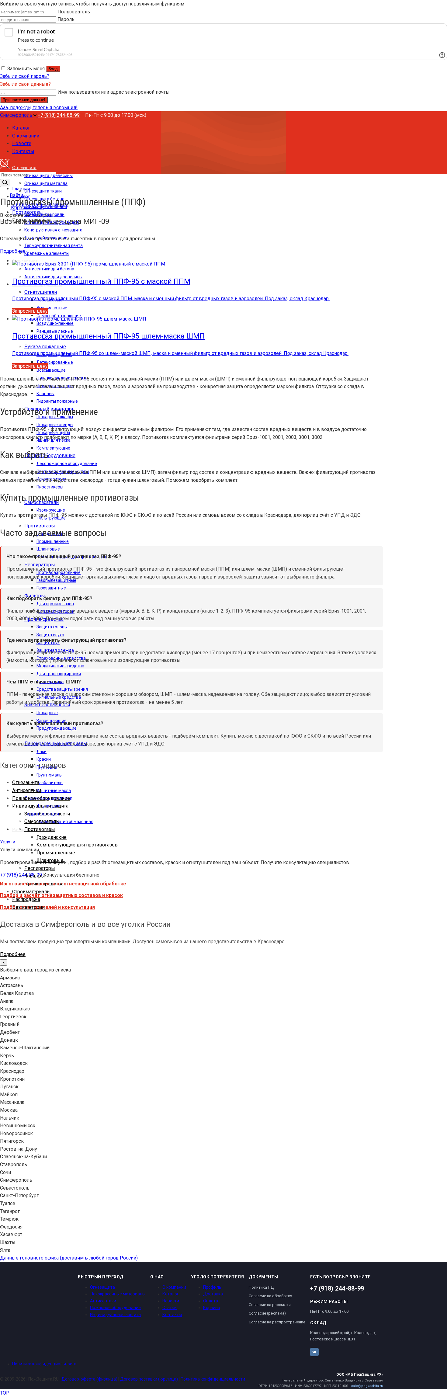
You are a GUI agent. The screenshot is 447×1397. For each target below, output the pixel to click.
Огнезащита (25, 782)
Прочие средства (44, 884)
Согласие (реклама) (267, 1313)
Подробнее (13, 251)
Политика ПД (261, 1287)
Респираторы (39, 868)
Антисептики (26, 790)
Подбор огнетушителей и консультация (47, 907)
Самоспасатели (41, 821)
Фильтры (34, 876)
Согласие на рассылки (270, 1304)
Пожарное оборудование (41, 798)
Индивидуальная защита (40, 806)
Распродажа (26, 899)
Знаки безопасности (47, 814)
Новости (170, 1300)
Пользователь (73, 12)
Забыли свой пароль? (24, 76)
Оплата (210, 1300)
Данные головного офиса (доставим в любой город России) (69, 1258)
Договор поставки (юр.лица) (149, 1379)
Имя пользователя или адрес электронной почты (113, 92)
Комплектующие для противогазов (77, 845)
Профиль (212, 1287)
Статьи (169, 1307)
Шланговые (50, 860)
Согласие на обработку (270, 1296)
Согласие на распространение (277, 1322)
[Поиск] (5, 183)
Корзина (211, 1307)
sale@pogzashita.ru (367, 1386)
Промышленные (55, 853)
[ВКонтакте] (314, 1352)
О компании (174, 1287)
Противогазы (39, 829)
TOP (4, 1393)
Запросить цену (30, 311)
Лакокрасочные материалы (117, 1293)
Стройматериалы (31, 892)
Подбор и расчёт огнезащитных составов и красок (61, 895)
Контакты (172, 1314)
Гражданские (51, 837)
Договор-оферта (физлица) (89, 1379)
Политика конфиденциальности (44, 1363)
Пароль (65, 19)
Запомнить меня (26, 68)
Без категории (28, 907)
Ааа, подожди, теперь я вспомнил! (39, 107)
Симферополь (16, 115)
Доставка (213, 1293)
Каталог (170, 1293)
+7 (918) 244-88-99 (59, 115)
